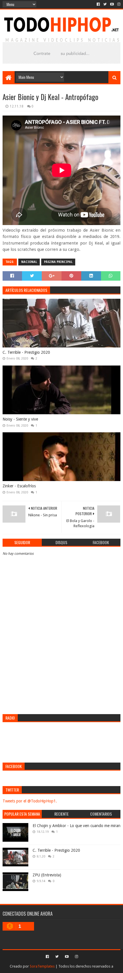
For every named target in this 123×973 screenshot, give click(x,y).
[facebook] (98, 4)
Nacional (29, 261)
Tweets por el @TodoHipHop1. (30, 801)
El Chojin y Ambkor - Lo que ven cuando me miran (76, 825)
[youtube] (112, 4)
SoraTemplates (42, 966)
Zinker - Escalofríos (19, 486)
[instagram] (118, 4)
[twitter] (105, 4)
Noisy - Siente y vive (20, 419)
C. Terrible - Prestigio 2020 (26, 352)
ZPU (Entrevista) (47, 875)
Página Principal (58, 261)
